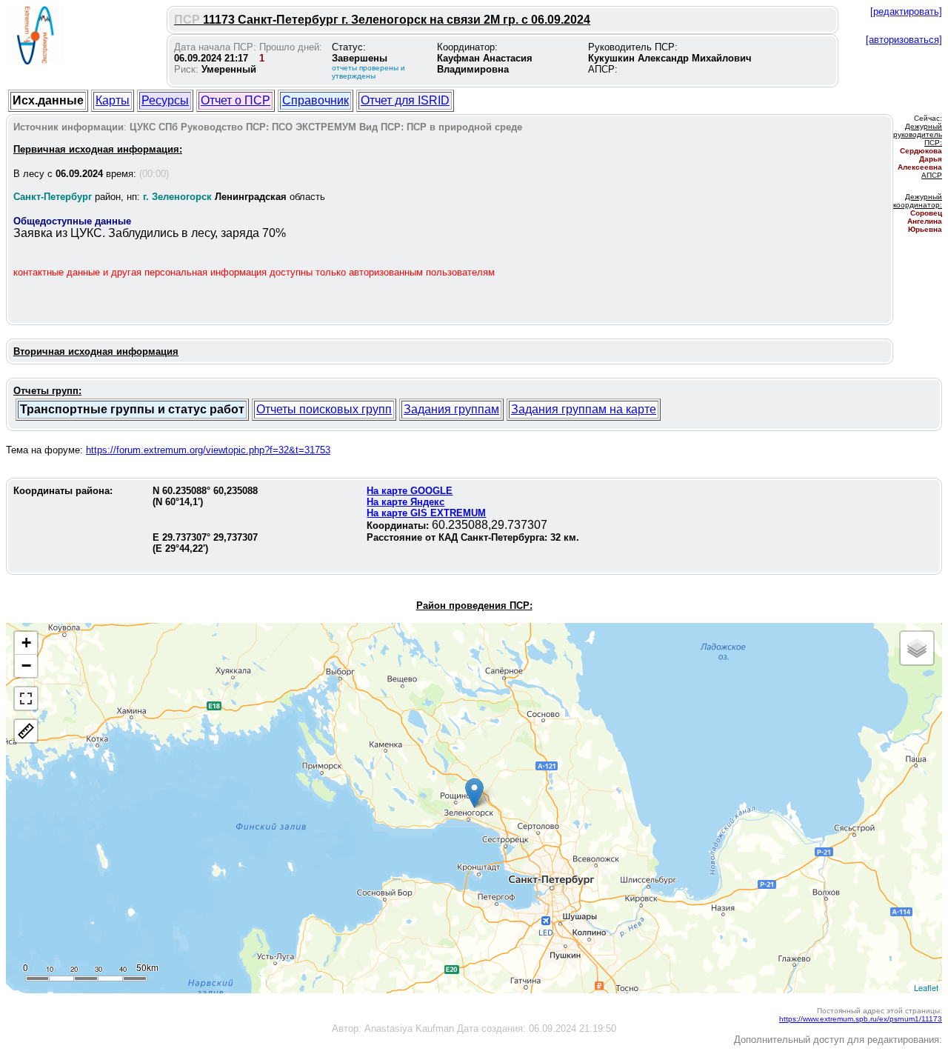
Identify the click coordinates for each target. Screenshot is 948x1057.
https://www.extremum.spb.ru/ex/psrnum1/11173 (860, 1019)
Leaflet (926, 987)
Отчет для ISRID (405, 100)
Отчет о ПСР (235, 100)
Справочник (315, 100)
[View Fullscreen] (26, 698)
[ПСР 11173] (474, 793)
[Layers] (917, 648)
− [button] (26, 665)
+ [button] (26, 642)
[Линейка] (26, 731)
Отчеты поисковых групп (324, 409)
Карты (113, 100)
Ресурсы (165, 100)
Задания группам (451, 409)
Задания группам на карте (583, 409)
